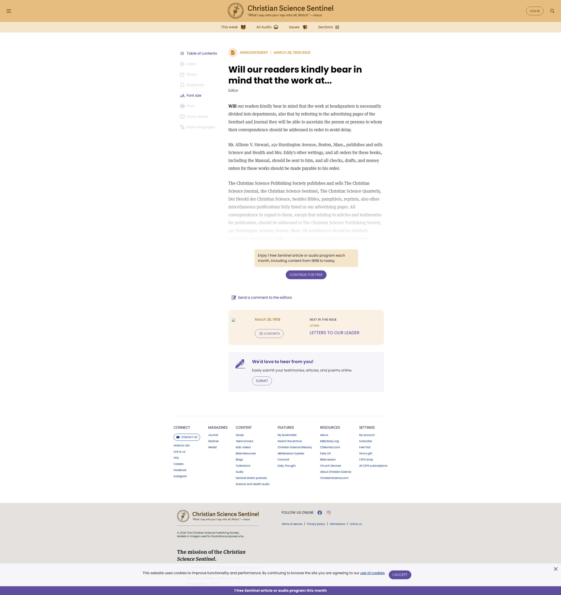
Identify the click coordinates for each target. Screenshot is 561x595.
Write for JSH (182, 445)
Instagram (180, 476)
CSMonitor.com (330, 447)
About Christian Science (335, 472)
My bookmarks (287, 435)
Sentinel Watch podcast (251, 478)
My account (367, 435)
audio (253, 484)
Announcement (254, 52)
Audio (239, 472)
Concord (283, 459)
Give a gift (365, 453)
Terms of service (292, 524)
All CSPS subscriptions (373, 465)
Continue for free (306, 274)
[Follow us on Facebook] (319, 512)
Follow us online (298, 512)
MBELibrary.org (329, 441)
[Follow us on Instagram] (328, 512)
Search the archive (290, 441)
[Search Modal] (552, 11)
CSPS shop (366, 459)
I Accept (400, 574)
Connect (182, 427)
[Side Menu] (9, 11)
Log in (535, 11)
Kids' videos (243, 447)
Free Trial (364, 447)
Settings (367, 427)
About (324, 435)
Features (286, 427)
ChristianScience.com (334, 478)
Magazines (218, 427)
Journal (213, 435)
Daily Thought (287, 465)
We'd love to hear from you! (283, 361)
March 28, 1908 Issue (292, 52)
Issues (240, 435)
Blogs (239, 459)
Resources (330, 427)
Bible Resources (246, 453)
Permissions (337, 524)
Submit (262, 380)
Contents (272, 333)
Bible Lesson (328, 459)
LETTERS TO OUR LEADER (334, 333)
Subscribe (365, 441)
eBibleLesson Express (291, 453)
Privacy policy (316, 524)
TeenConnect (244, 441)
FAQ (176, 457)
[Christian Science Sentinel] (280, 11)
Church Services (330, 465)
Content (244, 427)
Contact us (189, 437)
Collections (243, 465)
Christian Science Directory (295, 447)
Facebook (180, 470)
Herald (212, 447)
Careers (178, 464)
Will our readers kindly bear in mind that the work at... (295, 75)
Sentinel (213, 441)
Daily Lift (325, 453)
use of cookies (372, 572)
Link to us (179, 451)
